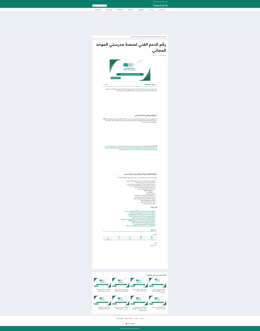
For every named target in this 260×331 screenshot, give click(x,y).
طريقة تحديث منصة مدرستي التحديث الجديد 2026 (142, 212)
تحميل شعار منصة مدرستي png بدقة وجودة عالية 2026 (141, 214)
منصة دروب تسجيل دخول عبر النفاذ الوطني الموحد (117, 147)
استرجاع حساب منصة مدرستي (125, 146)
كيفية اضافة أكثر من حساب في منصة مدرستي (143, 217)
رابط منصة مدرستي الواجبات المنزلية (140, 147)
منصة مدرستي (153, 245)
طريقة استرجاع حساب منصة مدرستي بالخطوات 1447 (141, 220)
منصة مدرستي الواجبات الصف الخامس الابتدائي (143, 222)
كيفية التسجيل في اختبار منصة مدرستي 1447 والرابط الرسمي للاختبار (138, 219)
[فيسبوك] (133, 324)
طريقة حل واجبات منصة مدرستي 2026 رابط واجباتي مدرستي (140, 211)
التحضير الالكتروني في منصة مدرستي (143, 146)
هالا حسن (160, 55)
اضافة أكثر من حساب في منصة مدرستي (129, 149)
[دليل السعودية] (160, 5)
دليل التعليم (158, 36)
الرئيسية (164, 36)
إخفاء (106, 84)
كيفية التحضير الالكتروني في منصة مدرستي (144, 224)
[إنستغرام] (129, 324)
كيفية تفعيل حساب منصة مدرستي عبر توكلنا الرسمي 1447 (140, 225)
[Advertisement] (130, 22)
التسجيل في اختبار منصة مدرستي (148, 149)
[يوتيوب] (126, 324)
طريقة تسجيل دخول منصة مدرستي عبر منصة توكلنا (142, 216)
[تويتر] (131, 324)
